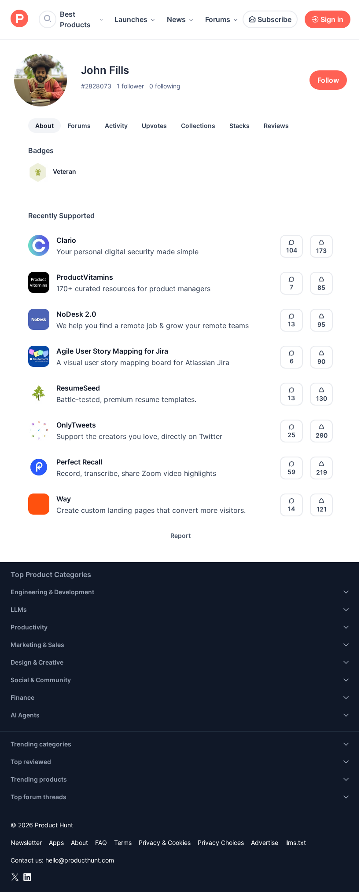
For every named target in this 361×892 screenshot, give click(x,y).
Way (63, 498)
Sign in (331, 19)
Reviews (276, 125)
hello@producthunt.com (79, 860)
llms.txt (295, 842)
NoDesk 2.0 (76, 314)
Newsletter (26, 842)
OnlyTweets (76, 424)
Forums (217, 19)
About (44, 125)
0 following (164, 86)
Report (180, 535)
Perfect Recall (79, 461)
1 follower (130, 86)
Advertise (264, 842)
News (176, 19)
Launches (130, 19)
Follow (328, 80)
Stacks (239, 125)
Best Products (75, 19)
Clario (66, 240)
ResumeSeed (78, 388)
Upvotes (154, 125)
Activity (116, 125)
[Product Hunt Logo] (19, 19)
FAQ (101, 842)
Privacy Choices (221, 842)
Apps (56, 842)
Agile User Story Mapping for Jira (112, 351)
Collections (198, 125)
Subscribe (274, 19)
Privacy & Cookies (165, 842)
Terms (123, 842)
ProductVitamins (84, 277)
